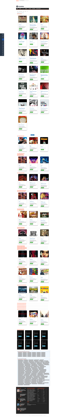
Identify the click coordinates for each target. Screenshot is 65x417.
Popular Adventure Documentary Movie (42, 369)
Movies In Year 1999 (34, 356)
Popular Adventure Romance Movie (35, 371)
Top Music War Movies (20, 154)
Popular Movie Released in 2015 (21, 307)
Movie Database (38, 8)
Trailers (30, 8)
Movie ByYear (2, 43)
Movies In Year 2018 (29, 353)
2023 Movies (3, 50)
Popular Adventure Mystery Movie (28, 371)
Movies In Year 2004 (38, 355)
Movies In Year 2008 (20, 355)
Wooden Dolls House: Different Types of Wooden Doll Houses (23, 390)
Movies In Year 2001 (25, 356)
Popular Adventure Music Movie (21, 371)
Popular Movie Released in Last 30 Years (23, 351)
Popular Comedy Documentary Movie (21, 366)
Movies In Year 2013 (25, 354)
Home (17, 8)
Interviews (33, 8)
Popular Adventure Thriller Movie (28, 372)
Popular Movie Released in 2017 (21, 304)
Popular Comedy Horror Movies (27, 365)
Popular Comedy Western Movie (21, 369)
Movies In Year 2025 (25, 352)
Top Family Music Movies (20, 155)
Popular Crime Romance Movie (27, 374)
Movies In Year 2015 (43, 353)
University (44, 401)
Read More (31, 29)
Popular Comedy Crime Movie (41, 365)
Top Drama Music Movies (20, 209)
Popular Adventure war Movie (35, 372)
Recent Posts (19, 388)
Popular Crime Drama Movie (27, 373)
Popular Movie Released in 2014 (21, 309)
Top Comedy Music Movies (20, 153)
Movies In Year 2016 (38, 353)
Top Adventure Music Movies (21, 191)
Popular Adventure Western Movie (42, 372)
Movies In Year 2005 (34, 355)
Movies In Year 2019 (25, 353)
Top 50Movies (3, 34)
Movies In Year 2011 (34, 354)
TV (23, 8)
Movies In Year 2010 (38, 354)
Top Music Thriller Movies (21, 249)
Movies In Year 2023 (34, 352)
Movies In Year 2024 (29, 352)
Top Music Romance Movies (21, 246)
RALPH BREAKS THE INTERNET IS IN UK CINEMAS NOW (22, 404)
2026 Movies (3, 45)
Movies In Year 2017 (34, 353)
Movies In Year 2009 (43, 354)
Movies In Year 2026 (20, 352)
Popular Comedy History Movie (21, 367)
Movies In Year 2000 (29, 356)
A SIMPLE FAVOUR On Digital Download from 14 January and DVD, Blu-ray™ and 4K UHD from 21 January (29, 0)
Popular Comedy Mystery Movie (34, 367)
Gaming (26, 8)
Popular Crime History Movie (40, 373)
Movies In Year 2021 (43, 352)
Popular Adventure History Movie (43, 370)
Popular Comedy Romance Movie (41, 367)
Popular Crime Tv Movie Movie (40, 374)
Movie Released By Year (20, 329)
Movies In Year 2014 (20, 354)
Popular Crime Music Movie (46, 373)
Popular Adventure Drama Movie (29, 370)
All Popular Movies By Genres (22, 358)
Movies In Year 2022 (38, 352)
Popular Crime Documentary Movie (21, 373)
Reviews (38, 395)
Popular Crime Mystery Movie (21, 374)
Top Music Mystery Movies (21, 245)
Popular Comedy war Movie (41, 368)
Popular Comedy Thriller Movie (35, 368)
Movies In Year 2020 (20, 353)
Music (25, 11)
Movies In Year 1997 (43, 356)
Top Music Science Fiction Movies (22, 247)
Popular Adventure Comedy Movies (28, 369)
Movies (20, 8)
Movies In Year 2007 (25, 355)
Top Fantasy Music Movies (21, 227)
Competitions (38, 398)
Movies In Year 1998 (38, 356)
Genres (23, 11)
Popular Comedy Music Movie (27, 367)
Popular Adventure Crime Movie (35, 369)
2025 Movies (3, 47)
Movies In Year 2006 (29, 355)
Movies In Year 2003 (43, 355)
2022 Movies (3, 52)
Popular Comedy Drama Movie (36, 366)
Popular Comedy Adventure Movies (34, 365)
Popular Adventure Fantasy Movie (36, 370)
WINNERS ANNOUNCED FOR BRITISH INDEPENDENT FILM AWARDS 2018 (23, 395)
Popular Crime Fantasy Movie (34, 373)
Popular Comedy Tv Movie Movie (28, 368)
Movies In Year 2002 (20, 356)
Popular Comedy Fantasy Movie (43, 366)
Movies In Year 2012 (29, 354)
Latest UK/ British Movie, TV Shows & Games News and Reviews (36, 415)
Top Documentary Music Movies (21, 190)
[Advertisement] (36, 3)
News (20, 401)
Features (44, 392)
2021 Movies (3, 54)
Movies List (3, 39)
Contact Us (44, 415)
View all (25, 388)
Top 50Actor (3, 36)
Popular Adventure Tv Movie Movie (21, 372)
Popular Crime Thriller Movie (46, 374)
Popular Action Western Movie (21, 365)
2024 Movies (3, 49)
